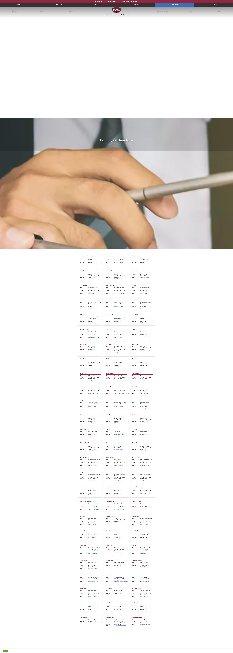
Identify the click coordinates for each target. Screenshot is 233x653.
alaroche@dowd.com (118, 465)
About (190, 12)
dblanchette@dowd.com (119, 293)
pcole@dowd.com (144, 308)
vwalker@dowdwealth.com (120, 625)
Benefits (71, 12)
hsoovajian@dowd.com (145, 596)
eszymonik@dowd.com (145, 611)
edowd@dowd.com (118, 337)
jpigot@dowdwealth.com (93, 553)
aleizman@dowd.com (119, 480)
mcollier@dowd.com (92, 322)
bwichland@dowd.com (145, 624)
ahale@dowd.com (92, 406)
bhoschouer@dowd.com (93, 436)
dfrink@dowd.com (92, 380)
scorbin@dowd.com (118, 322)
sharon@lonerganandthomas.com (121, 393)
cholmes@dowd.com (144, 422)
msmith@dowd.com (118, 594)
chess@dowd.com (92, 422)
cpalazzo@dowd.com (145, 539)
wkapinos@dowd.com (119, 436)
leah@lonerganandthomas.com (121, 581)
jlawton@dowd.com (144, 465)
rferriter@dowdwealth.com (146, 350)
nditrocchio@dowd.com (93, 337)
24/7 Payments (97, 4)
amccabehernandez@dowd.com (95, 264)
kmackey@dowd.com (145, 493)
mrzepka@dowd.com (145, 581)
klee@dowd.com (92, 480)
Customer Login (58, 4)
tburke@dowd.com (92, 308)
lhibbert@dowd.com (118, 422)
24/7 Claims (136, 4)
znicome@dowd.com (118, 522)
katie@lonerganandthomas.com (147, 436)
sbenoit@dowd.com (144, 277)
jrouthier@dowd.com (144, 567)
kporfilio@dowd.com (144, 553)
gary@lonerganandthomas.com (95, 622)
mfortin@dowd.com (92, 367)
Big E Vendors (213, 4)
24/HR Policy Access (175, 4)
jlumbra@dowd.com (118, 494)
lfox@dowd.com (117, 367)
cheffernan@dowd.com (145, 408)
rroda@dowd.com (118, 567)
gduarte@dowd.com (144, 367)
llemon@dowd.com (144, 480)
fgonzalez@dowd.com (93, 393)
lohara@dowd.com (144, 524)
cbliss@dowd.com (144, 293)
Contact (219, 12)
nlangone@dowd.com (93, 465)
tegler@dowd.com (118, 352)
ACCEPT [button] (5, 650)
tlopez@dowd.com (92, 494)
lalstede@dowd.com (144, 264)
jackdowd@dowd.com (145, 336)
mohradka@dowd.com (93, 537)
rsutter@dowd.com (118, 609)
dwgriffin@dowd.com (145, 393)
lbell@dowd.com (118, 278)
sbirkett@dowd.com (92, 293)
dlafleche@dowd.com (145, 450)
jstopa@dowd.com (92, 611)
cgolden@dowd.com (144, 380)
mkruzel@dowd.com (92, 450)
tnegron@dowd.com (92, 524)
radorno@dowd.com (118, 262)
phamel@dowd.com (118, 406)
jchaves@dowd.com (118, 306)
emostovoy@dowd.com (145, 508)
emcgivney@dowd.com (119, 509)
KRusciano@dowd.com (93, 581)
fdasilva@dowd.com (144, 322)
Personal (14, 12)
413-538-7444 (19, 4)
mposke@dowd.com (92, 568)
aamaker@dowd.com (92, 278)
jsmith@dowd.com (92, 596)
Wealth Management (162, 12)
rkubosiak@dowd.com (119, 449)
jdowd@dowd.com (92, 350)
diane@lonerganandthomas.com (121, 380)
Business (42, 12)
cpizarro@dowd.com (118, 552)
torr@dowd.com (117, 539)
